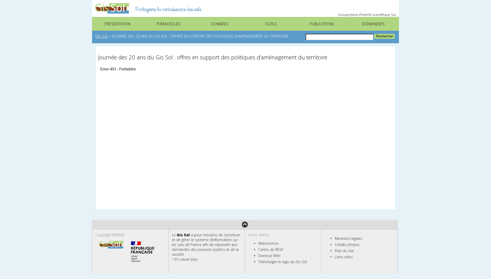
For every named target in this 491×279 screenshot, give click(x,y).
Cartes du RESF (270, 249)
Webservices (268, 243)
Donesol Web (269, 255)
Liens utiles (344, 256)
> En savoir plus (185, 259)
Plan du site (344, 250)
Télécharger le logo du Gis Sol (282, 261)
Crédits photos (347, 244)
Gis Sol (101, 36)
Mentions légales (348, 238)
